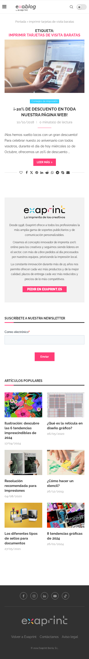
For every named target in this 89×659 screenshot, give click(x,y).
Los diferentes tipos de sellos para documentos (21, 538)
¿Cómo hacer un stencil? (60, 483)
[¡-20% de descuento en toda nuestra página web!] (44, 66)
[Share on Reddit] (47, 172)
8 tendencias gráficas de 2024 (64, 536)
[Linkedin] (44, 596)
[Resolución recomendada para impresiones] (23, 462)
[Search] (71, 7)
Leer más (43, 162)
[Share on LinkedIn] (41, 172)
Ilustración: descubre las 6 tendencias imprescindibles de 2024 (22, 430)
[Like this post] (21, 172)
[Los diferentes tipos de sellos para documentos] (23, 515)
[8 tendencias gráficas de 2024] (66, 515)
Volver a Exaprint (24, 637)
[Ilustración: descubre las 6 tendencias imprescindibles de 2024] (23, 405)
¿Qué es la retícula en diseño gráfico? (65, 425)
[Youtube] (55, 596)
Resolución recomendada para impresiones (21, 486)
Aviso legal (70, 637)
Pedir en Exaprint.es (44, 289)
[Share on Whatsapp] (52, 172)
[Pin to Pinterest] (36, 172)
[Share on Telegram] (57, 172)
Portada (20, 21)
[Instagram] (34, 596)
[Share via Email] (68, 172)
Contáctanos (49, 637)
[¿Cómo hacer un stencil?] (66, 462)
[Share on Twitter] (31, 172)
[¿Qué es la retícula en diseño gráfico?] (66, 405)
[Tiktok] (65, 596)
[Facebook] (23, 596)
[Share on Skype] (62, 172)
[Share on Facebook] (27, 172)
